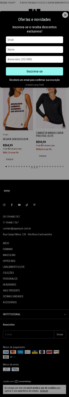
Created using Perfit (34, 84)
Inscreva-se (34, 71)
